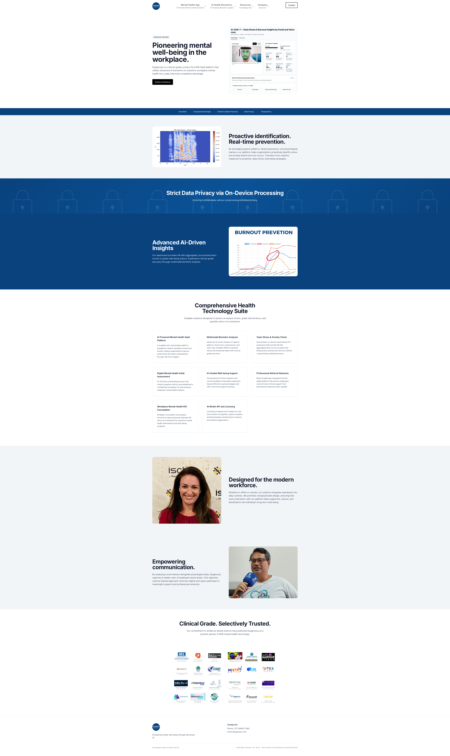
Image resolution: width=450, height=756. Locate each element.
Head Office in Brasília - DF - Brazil (248, 747)
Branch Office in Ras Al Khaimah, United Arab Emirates (280, 747)
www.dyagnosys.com (236, 732)
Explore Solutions (162, 82)
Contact (291, 5)
